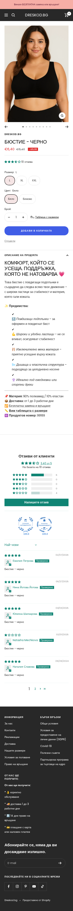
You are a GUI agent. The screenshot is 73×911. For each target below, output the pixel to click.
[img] (12, 555)
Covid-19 (46, 746)
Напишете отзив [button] (36, 502)
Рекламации (11, 737)
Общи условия (49, 723)
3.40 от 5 (46, 463)
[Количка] (67, 15)
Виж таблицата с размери (28, 411)
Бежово (27, 199)
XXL (34, 180)
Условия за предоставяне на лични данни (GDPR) (53, 734)
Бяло (11, 199)
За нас (8, 723)
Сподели (9, 241)
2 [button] (35, 689)
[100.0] (25, 524)
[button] (12, 162)
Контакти (9, 730)
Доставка (10, 744)
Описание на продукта (21, 255)
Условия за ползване (17, 757)
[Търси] (13, 15)
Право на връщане (16, 764)
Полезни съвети (50, 753)
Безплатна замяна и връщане (30, 406)
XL (21, 180)
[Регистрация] (60, 863)
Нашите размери (14, 750)
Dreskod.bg (13, 134)
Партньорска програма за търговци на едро (54, 762)
